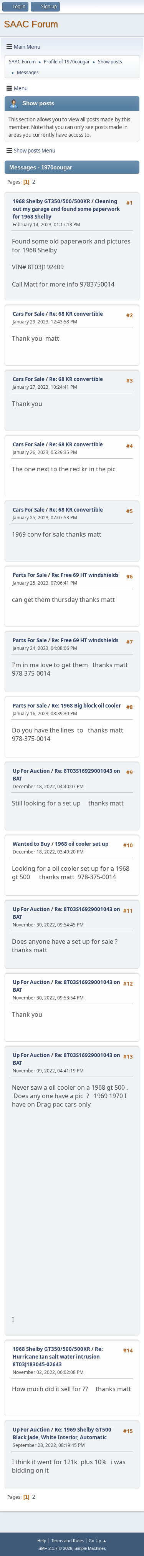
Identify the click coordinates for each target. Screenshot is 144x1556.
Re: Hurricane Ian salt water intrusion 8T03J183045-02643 (58, 1357)
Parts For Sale (30, 575)
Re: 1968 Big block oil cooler (86, 705)
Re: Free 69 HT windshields (85, 575)
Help (41, 1540)
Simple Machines (90, 1548)
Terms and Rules (67, 1540)
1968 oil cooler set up (81, 843)
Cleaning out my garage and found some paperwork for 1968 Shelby (66, 209)
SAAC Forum (31, 24)
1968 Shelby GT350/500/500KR (51, 201)
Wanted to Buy (31, 843)
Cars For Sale (29, 313)
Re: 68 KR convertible (76, 313)
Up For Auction (31, 770)
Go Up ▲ (98, 1540)
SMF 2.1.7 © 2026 (55, 1548)
